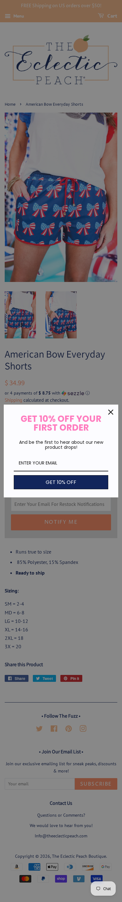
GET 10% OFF (61, 482)
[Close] (110, 412)
